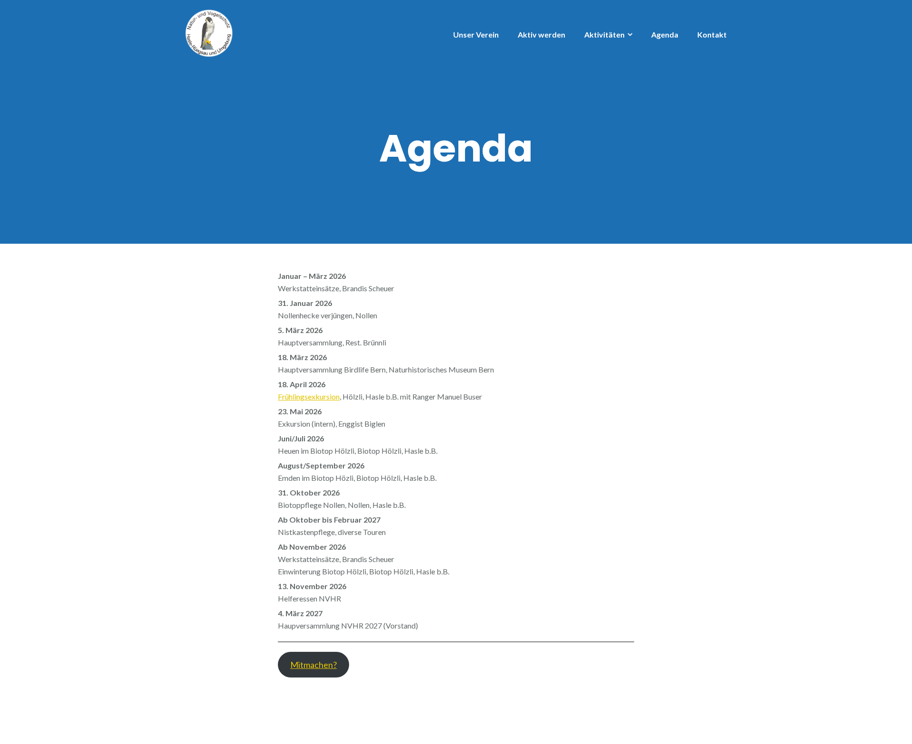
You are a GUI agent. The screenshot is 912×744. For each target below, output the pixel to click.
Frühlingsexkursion (309, 396)
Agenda (664, 34)
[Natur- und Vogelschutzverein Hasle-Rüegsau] (209, 32)
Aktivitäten (604, 34)
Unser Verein (476, 34)
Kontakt (712, 34)
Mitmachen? (313, 664)
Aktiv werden (541, 34)
